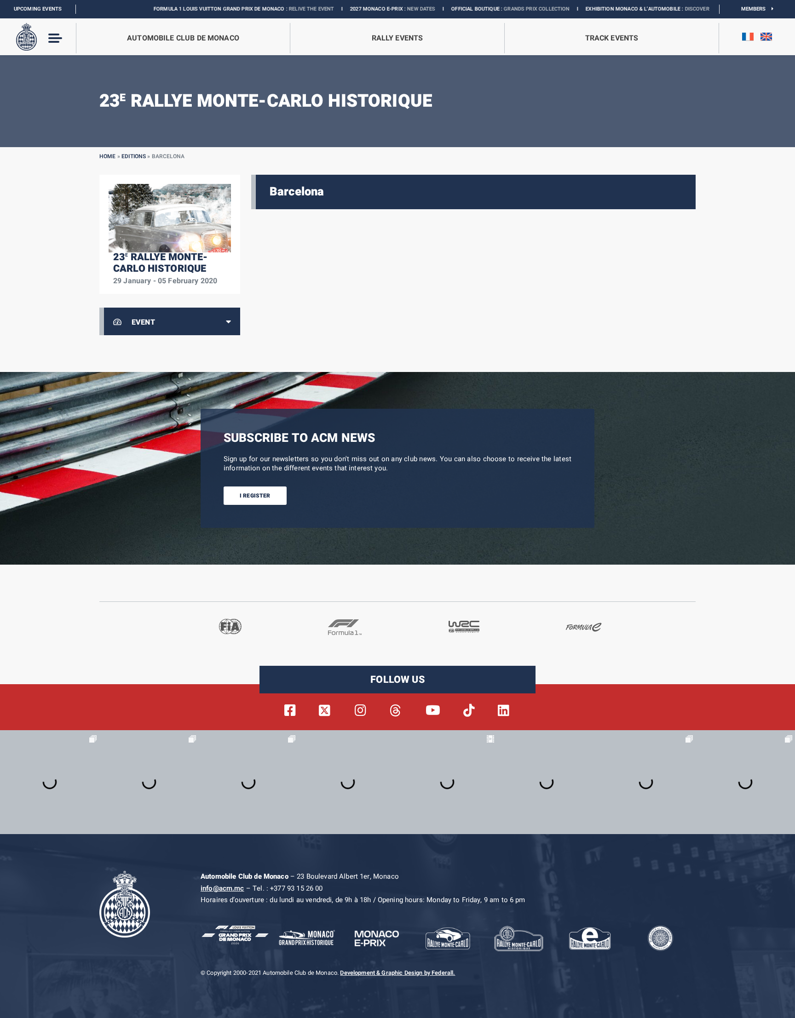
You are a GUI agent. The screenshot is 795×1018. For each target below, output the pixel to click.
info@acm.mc (222, 888)
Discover (635, 9)
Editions (133, 156)
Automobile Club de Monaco (183, 38)
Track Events (612, 38)
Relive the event (250, 9)
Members (756, 9)
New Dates (360, 9)
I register (255, 496)
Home (107, 156)
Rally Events (397, 38)
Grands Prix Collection (475, 9)
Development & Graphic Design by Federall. (397, 973)
